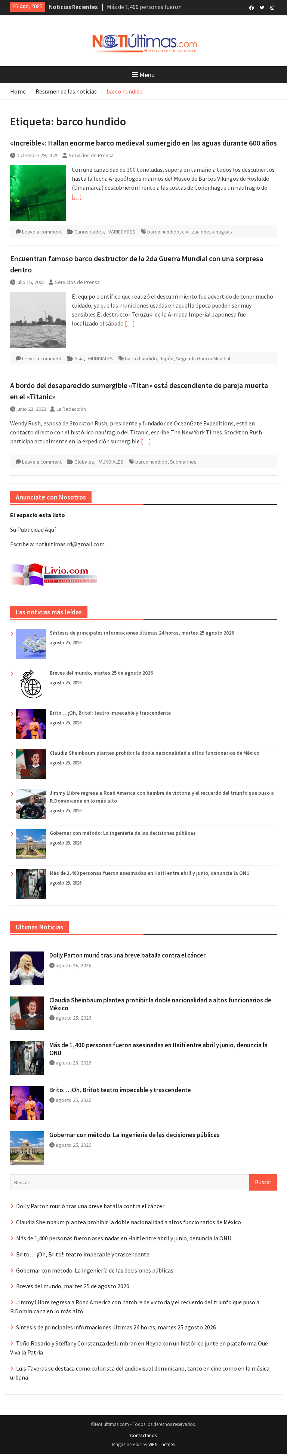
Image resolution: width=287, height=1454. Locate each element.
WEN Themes (161, 1444)
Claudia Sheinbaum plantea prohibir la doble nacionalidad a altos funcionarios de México (154, 752)
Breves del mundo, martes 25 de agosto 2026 (101, 672)
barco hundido (163, 231)
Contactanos (143, 1435)
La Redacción (71, 409)
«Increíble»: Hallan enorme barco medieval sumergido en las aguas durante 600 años (143, 142)
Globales (84, 461)
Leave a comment (42, 231)
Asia (79, 358)
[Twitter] (261, 7)
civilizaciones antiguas (207, 231)
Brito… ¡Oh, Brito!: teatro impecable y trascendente (110, 712)
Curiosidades (89, 231)
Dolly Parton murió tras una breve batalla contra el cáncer (127, 955)
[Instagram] (272, 7)
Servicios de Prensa (91, 155)
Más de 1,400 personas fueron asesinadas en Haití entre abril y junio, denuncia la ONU (150, 873)
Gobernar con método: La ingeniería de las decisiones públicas (123, 833)
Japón (166, 358)
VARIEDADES (121, 231)
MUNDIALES (100, 358)
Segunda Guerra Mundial (203, 358)
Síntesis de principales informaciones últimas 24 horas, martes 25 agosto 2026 (142, 632)
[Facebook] (251, 7)
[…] (77, 196)
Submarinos (183, 461)
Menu (147, 74)
